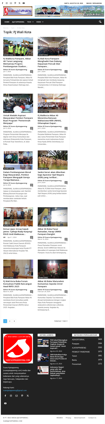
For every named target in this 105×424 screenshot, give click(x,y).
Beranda (5, 28)
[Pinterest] (15, 3)
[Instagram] (6, 3)
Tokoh (74, 356)
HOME (7, 22)
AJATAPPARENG (18, 22)
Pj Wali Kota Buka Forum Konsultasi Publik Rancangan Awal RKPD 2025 (17, 284)
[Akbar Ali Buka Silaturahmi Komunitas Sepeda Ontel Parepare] (53, 269)
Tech (29, 22)
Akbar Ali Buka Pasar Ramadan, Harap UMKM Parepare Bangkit (49, 231)
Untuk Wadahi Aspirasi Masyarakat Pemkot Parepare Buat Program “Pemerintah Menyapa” (18, 119)
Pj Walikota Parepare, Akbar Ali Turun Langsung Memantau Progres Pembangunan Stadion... (17, 62)
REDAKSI (60, 418)
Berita (74, 360)
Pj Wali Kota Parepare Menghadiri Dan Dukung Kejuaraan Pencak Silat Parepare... (50, 62)
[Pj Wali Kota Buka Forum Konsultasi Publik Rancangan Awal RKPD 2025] (18, 269)
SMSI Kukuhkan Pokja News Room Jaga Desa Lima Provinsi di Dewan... (58, 357)
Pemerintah (76, 364)
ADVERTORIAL (9, 55)
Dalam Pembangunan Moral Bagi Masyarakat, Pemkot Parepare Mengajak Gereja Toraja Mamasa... (17, 176)
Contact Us (92, 418)
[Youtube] (23, 3)
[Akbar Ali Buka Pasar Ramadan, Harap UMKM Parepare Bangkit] (53, 216)
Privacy (68, 418)
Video (38, 22)
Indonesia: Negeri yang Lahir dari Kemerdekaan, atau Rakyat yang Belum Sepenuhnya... (57, 371)
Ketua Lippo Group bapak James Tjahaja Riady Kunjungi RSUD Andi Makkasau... (17, 231)
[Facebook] (2, 3)
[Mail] (11, 3)
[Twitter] (19, 3)
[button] (100, 22)
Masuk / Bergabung (94, 3)
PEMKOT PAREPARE (81, 352)
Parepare (75, 344)
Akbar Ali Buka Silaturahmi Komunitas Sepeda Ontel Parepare (51, 284)
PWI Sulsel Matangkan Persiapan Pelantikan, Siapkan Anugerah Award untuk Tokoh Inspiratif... (58, 344)
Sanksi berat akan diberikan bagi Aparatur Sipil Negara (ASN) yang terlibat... (51, 175)
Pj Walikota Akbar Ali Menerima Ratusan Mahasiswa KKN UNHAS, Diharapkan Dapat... (49, 119)
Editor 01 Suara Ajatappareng (15, 69)
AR (4, 237)
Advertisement (79, 418)
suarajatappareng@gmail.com (15, 390)
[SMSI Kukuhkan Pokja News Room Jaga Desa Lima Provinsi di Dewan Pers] (43, 358)
